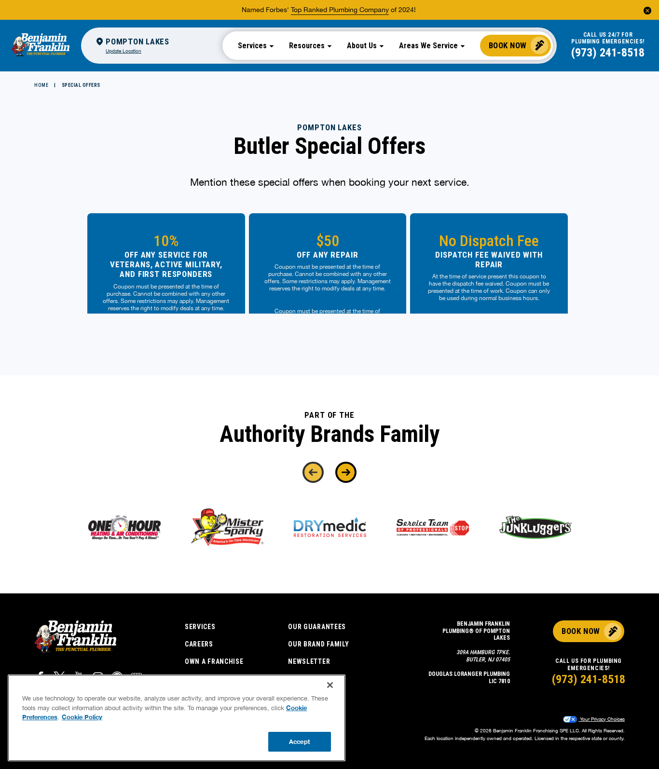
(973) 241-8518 (608, 52)
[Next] (346, 472)
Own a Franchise (214, 661)
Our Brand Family (318, 644)
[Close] (330, 685)
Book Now (508, 45)
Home (41, 85)
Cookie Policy (82, 717)
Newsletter (309, 661)
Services (200, 627)
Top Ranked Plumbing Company (340, 10)
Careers (199, 644)
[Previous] (313, 472)
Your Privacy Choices (601, 719)
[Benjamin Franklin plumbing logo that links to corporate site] (40, 45)
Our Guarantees (317, 627)
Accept (299, 741)
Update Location (123, 51)
